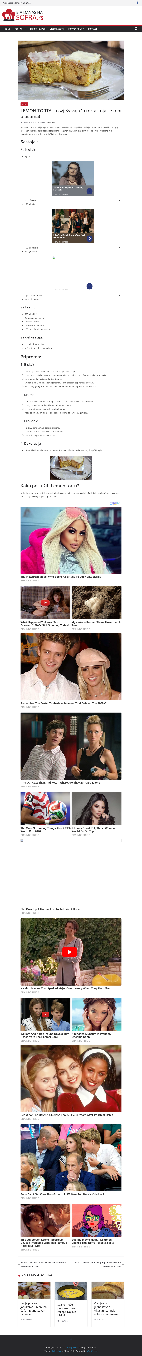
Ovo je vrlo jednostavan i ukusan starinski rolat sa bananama (106, 1308)
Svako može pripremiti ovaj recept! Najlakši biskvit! (67, 1310)
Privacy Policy (76, 29)
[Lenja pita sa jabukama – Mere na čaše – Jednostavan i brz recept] (34, 1283)
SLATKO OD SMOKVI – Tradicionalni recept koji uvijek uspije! (43, 1264)
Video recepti (57, 29)
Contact (92, 29)
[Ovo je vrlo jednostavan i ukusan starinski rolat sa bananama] (108, 1283)
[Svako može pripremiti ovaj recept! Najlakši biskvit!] (71, 1283)
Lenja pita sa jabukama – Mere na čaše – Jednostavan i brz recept (34, 1308)
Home (7, 29)
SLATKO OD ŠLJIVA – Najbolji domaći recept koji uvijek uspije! (98, 1264)
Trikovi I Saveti (37, 29)
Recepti (18, 29)
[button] (24, 29)
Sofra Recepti (40, 122)
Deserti (24, 104)
